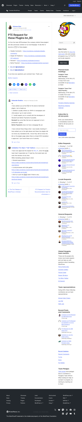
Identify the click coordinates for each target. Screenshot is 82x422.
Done (60, 360)
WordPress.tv (39, 403)
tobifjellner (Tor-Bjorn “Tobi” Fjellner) (23, 148)
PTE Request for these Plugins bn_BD (20, 36)
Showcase (23, 395)
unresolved (61, 148)
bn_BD (25, 29)
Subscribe (62, 134)
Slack (25, 174)
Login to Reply (13, 89)
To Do (60, 357)
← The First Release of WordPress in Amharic (15, 191)
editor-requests (13, 78)
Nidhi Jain (61, 304)
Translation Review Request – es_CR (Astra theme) (68, 170)
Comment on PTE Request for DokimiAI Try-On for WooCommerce (69, 322)
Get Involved (52, 395)
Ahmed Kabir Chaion (64, 298)
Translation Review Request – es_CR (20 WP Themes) (68, 160)
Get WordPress (74, 5)
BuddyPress (67, 403)
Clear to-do (22, 89)
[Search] (74, 42)
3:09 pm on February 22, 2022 (31, 100)
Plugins (22, 400)
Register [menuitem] (79, 1)
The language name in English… (66, 197)
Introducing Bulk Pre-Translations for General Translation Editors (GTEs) (68, 242)
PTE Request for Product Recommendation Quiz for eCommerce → (42, 192)
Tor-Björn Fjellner (63, 278)
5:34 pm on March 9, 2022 (42, 148)
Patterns (23, 403)
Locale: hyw (64, 202)
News (7, 398)
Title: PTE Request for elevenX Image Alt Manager (68, 151)
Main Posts (63, 63)
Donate (51, 400)
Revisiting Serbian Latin (67, 221)
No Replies (61, 363)
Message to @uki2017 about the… (67, 231)
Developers (38, 400)
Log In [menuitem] (74, 1)
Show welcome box (69, 15)
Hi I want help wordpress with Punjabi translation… (67, 192)
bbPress (66, 400)
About (8, 395)
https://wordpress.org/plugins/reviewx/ (28, 60)
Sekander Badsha (17, 100)
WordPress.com (68, 395)
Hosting (8, 400)
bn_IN (30, 29)
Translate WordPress (14, 10)
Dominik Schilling (63, 269)
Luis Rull (60, 301)
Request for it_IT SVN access (65, 226)
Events (50, 398)
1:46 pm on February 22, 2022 (20, 28)
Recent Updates (63, 351)
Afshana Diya (17, 26)
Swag (51, 403)
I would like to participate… (68, 206)
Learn (36, 395)
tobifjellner (20, 67)
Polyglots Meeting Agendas (66, 103)
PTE (15, 47)
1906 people (62, 371)
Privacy (8, 403)
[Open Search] (64, 5)
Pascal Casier (62, 272)
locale (46, 150)
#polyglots (71, 83)
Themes (23, 398)
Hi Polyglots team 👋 (66, 155)
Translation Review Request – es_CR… (68, 165)
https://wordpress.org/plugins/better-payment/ (35, 63)
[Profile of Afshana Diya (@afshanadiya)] (10, 27)
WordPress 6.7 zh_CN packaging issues (67, 236)
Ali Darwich (61, 281)
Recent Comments (63, 354)
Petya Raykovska (63, 267)
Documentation (39, 398)
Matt (65, 398)
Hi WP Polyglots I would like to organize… (68, 187)
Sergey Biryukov (63, 275)
